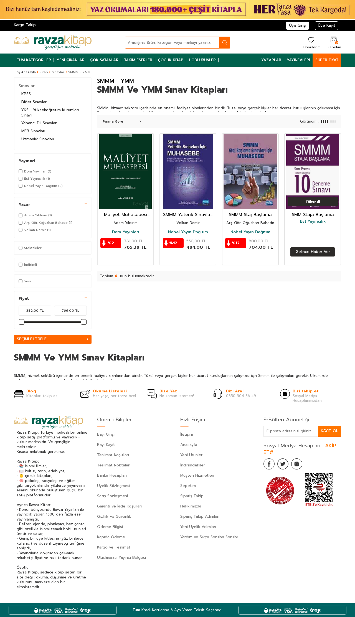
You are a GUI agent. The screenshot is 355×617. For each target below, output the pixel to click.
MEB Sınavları (33, 131)
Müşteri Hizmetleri (197, 475)
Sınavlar (58, 72)
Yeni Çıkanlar (71, 60)
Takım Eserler (138, 60)
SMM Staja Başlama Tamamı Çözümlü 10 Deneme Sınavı (312, 215)
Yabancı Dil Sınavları (39, 123)
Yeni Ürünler (191, 455)
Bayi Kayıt (106, 445)
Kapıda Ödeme (111, 537)
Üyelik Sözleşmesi (113, 486)
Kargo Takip (25, 25)
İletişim (186, 434)
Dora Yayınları (125, 232)
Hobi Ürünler (202, 60)
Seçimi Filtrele (32, 339)
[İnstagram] (296, 463)
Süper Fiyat (326, 60)
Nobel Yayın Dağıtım (188, 232)
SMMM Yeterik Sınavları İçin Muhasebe (188, 215)
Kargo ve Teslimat (113, 547)
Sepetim (188, 486)
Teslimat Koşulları (113, 455)
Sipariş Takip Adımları (199, 516)
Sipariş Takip (192, 496)
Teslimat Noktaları (113, 465)
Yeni (27, 281)
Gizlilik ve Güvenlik (114, 516)
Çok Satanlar (104, 60)
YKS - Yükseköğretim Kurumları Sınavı (50, 112)
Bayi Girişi (106, 434)
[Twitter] (282, 463)
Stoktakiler (33, 247)
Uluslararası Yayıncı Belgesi (121, 557)
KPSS (26, 94)
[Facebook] (269, 463)
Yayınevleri (298, 60)
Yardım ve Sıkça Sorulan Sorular (209, 537)
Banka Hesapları (112, 475)
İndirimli (30, 264)
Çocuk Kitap (170, 60)
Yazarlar (271, 60)
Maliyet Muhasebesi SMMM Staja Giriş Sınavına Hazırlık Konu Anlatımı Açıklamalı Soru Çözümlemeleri (125, 215)
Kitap (44, 72)
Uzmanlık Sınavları (37, 139)
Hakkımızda (190, 506)
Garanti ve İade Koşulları (119, 506)
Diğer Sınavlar (34, 102)
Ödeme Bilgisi (110, 527)
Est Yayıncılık (313, 221)
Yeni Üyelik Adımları (198, 527)
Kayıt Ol (329, 431)
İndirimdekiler (192, 465)
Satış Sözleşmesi (112, 496)
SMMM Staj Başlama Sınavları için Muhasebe (250, 215)
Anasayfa (28, 72)
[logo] (53, 42)
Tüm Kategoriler (34, 60)
